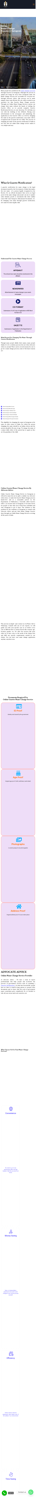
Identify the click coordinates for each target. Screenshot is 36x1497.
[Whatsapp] (30, 1492)
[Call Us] (4, 1493)
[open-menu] (34, 4)
